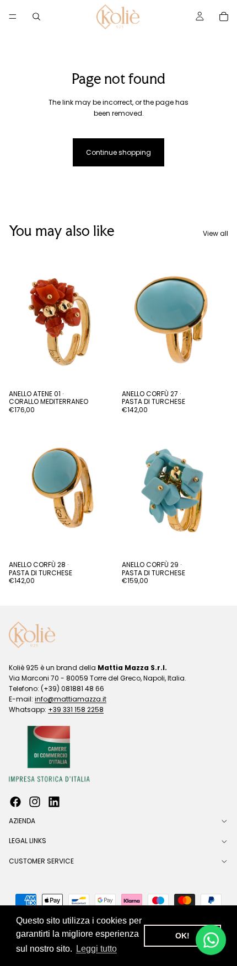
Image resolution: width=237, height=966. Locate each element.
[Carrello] (224, 16)
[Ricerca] (36, 16)
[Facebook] (15, 802)
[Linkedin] (54, 802)
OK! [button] (182, 935)
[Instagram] (34, 802)
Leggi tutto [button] (96, 948)
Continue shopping (118, 152)
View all (215, 233)
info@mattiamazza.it (70, 699)
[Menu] (12, 16)
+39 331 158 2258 (76, 710)
